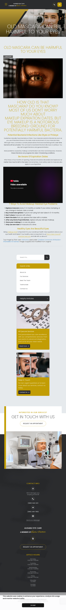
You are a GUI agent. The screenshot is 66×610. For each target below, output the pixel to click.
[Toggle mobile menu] (6, 4)
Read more (23, 346)
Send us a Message (33, 520)
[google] (33, 539)
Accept (33, 605)
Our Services (24, 276)
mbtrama (25, 240)
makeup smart (12, 232)
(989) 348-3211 (33, 503)
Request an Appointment (33, 423)
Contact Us (24, 289)
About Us (23, 272)
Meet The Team (25, 280)
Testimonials (24, 285)
